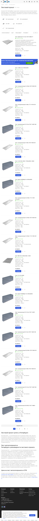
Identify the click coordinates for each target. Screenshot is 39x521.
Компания (12, 489)
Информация (22, 489)
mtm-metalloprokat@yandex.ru (6, 500)
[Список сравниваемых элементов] (31, 1)
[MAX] (4, 507)
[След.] (27, 429)
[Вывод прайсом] (37, 33)
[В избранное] (23, 55)
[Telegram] (2, 507)
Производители (4, 492)
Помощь (30, 489)
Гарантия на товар (32, 494)
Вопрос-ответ (31, 495)
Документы (12, 492)
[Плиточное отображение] (34, 33)
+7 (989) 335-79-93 (5, 499)
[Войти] (29, 1)
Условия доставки (32, 492)
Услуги (2, 494)
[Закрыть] (36, 511)
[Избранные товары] (34, 1)
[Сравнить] (25, 55)
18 (24, 428)
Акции (2, 495)
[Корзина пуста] (37, 1)
